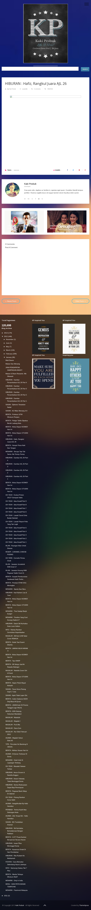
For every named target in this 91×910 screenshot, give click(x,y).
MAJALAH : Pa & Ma (13, 725)
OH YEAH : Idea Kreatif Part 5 (16, 528)
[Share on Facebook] (67, 170)
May (7, 346)
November (10, 339)
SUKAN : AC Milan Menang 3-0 (16, 411)
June (8, 343)
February (9, 354)
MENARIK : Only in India (14, 880)
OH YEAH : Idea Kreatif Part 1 (16, 542)
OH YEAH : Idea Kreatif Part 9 (16, 501)
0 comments (37, 89)
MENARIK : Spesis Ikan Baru (16, 589)
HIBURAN (50, 89)
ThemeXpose (84, 905)
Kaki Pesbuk (12, 89)
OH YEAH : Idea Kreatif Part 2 (16, 538)
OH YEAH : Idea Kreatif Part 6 (16, 512)
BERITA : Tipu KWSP (13, 661)
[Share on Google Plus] (85, 170)
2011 (6, 896)
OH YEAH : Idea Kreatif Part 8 (16, 505)
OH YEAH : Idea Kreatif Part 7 (16, 508)
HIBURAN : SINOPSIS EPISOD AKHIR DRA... (22, 227)
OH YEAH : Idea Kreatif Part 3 (16, 535)
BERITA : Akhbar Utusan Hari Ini (17, 750)
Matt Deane (10, 360)
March (8, 350)
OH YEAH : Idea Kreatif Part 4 (16, 531)
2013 (6, 333)
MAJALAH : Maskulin (13, 717)
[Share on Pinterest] (79, 170)
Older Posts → (80, 301)
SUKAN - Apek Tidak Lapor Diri (16, 695)
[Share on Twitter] (73, 170)
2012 (6, 336)
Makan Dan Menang (13, 364)
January (9, 357)
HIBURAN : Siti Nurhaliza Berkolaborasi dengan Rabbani (14, 830)
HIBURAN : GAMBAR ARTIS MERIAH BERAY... (65, 227)
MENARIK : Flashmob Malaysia (17, 890)
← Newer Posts (10, 301)
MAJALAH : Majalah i (13, 721)
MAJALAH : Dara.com (13, 728)
